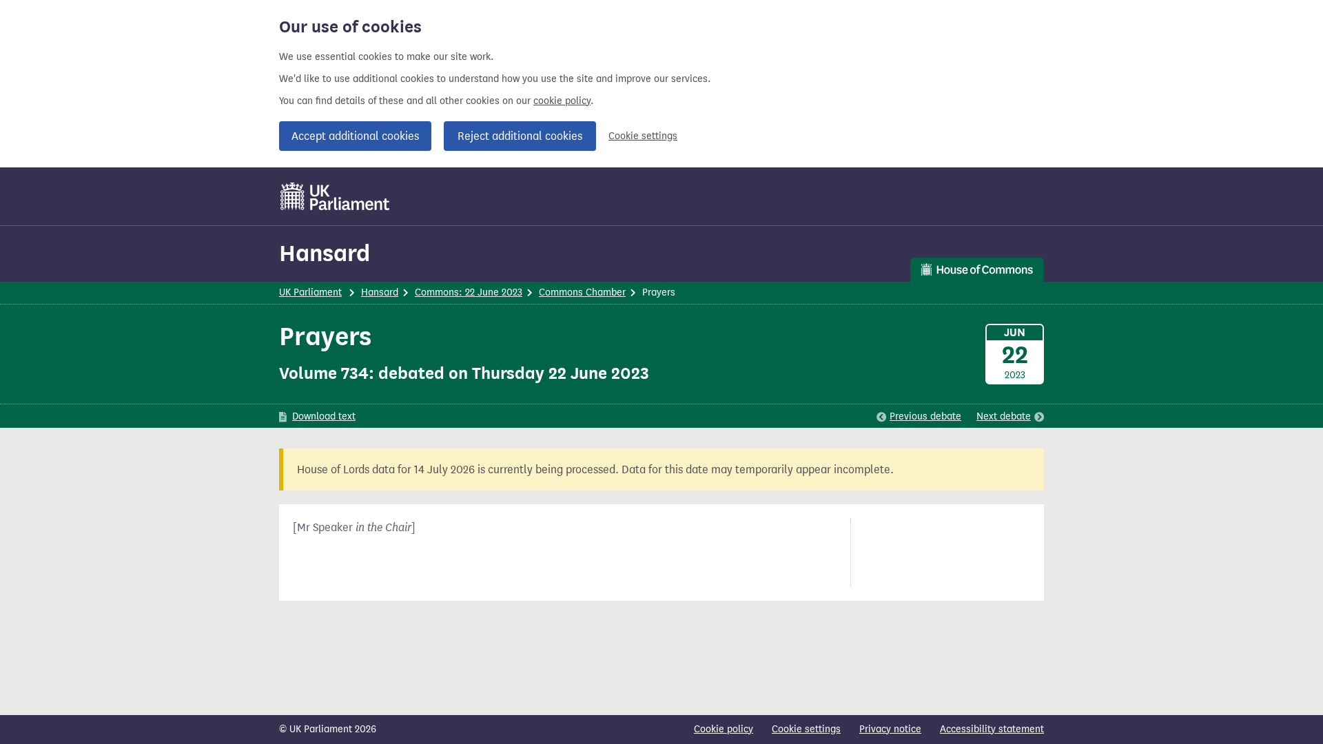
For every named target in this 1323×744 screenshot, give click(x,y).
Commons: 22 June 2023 (468, 292)
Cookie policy (723, 729)
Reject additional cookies (520, 136)
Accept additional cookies (355, 136)
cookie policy (562, 101)
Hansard (324, 253)
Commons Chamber (582, 292)
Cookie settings (642, 136)
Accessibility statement (992, 729)
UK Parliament (310, 292)
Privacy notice (890, 729)
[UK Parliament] (335, 196)
